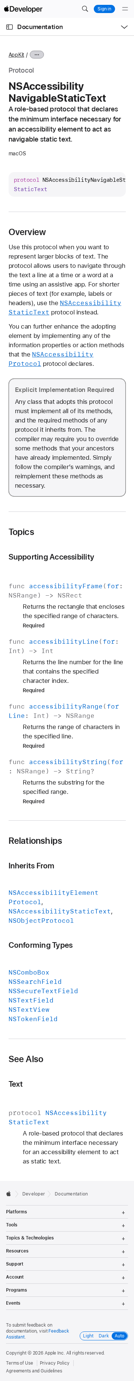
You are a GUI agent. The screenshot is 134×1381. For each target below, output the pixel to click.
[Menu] (125, 9)
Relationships (36, 841)
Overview (27, 232)
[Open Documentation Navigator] (9, 27)
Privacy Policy (55, 1363)
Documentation (40, 27)
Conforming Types (41, 945)
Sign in (104, 9)
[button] (85, 9)
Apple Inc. (55, 1353)
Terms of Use (19, 1363)
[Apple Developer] (23, 9)
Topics (21, 532)
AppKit (17, 55)
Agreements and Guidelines (34, 1371)
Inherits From (32, 865)
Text (16, 1084)
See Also (26, 1059)
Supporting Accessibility (52, 556)
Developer (33, 1194)
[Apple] (10, 1193)
